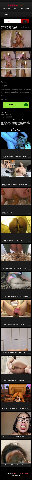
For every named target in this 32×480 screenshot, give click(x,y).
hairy (2, 122)
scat (13, 124)
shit (14, 120)
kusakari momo (12, 121)
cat (7, 121)
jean (10, 124)
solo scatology (19, 124)
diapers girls (26, 123)
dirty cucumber (18, 123)
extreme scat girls (9, 123)
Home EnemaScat (9, 473)
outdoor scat (22, 122)
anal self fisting (19, 120)
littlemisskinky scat (22, 121)
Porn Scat (9, 116)
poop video (7, 122)
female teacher (8, 120)
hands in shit (15, 122)
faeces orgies (4, 124)
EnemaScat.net (16, 475)
